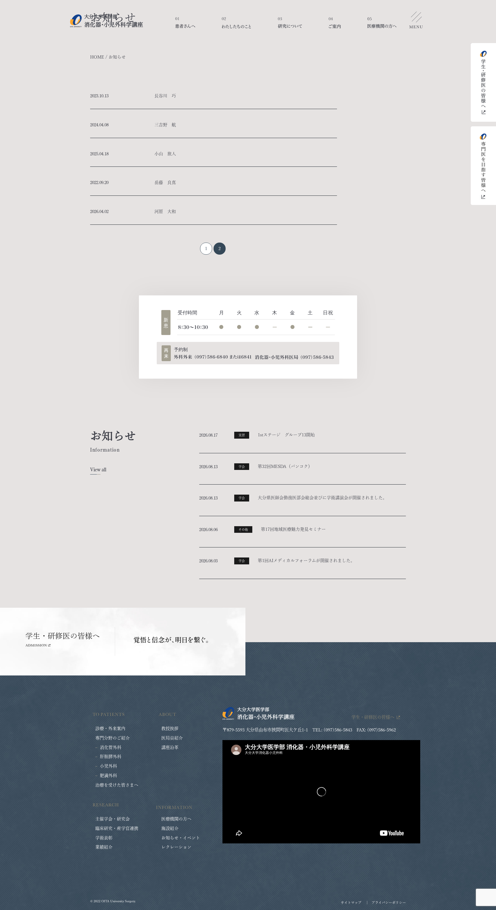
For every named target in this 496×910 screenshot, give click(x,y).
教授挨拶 (170, 728)
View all (98, 469)
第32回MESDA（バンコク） (285, 466)
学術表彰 (104, 838)
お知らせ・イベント (180, 838)
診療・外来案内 (110, 728)
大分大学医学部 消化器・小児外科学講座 (106, 20)
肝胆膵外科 (110, 756)
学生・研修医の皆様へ (372, 717)
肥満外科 (108, 775)
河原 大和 (165, 211)
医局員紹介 (172, 738)
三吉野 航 (165, 125)
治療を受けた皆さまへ (116, 785)
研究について (290, 25)
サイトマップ (351, 902)
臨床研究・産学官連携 (116, 828)
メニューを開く (416, 21)
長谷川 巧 (165, 96)
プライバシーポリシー (388, 902)
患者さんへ (185, 25)
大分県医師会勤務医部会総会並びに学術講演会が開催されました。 (322, 497)
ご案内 (335, 25)
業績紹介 (104, 847)
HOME (97, 57)
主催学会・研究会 (112, 819)
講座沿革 (170, 747)
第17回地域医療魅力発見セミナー (293, 529)
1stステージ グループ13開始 (286, 435)
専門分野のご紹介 (112, 738)
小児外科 (108, 766)
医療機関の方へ (381, 25)
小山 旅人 (165, 154)
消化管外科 (110, 747)
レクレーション (176, 847)
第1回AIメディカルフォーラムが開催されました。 (306, 560)
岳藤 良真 (165, 182)
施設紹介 (170, 828)
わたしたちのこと (236, 25)
